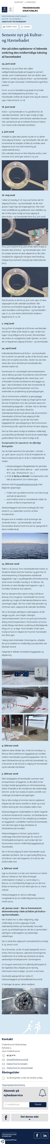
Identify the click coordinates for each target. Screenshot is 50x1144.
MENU (4, 10)
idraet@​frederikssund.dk (27, 485)
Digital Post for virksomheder (20, 1068)
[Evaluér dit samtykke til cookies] (2, 1141)
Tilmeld (38, 1105)
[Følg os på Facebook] (6, 1118)
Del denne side (30, 1117)
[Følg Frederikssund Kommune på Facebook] (37, 1135)
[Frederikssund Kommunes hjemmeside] (9, 1136)
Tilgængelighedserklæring (13, 1085)
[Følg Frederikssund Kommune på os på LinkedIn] (45, 1135)
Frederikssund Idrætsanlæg (14, 16)
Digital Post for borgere (17, 1064)
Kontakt (18, 2)
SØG (10, 10)
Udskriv (26, 27)
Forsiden (31, 2)
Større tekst (11, 27)
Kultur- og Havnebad (11, 19)
